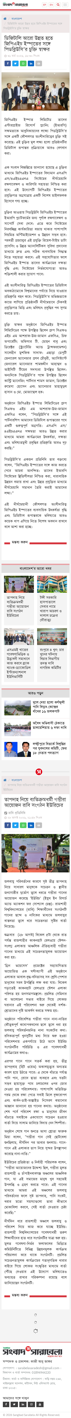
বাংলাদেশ (17, 19)
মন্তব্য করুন (20, 542)
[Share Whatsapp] (23, 63)
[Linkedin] (23, 1404)
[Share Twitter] (15, 63)
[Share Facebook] (7, 63)
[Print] (38, 63)
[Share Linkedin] (31, 63)
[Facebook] (6, 1404)
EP (44, 4)
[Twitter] (14, 1404)
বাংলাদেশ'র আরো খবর (35, 568)
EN (51, 4)
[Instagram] (31, 1404)
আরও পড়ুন (35, 693)
